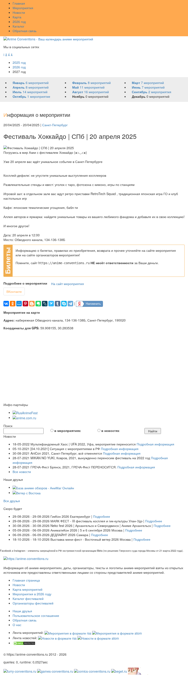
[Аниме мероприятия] (25, 558)
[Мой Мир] (19, 303)
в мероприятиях (67, 430)
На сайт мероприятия (67, 283)
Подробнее (101, 516)
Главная (19, 3)
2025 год (19, 62)
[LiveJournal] (44, 303)
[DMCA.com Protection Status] (24, 643)
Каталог (18, 26)
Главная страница (26, 580)
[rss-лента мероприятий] (67, 632)
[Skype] (64, 303)
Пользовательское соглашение (36, 615)
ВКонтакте (14, 291)
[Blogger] (32, 303)
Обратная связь (24, 30)
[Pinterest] (25, 303)
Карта (17, 17)
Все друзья (11, 500)
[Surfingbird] (51, 303)
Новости (19, 12)
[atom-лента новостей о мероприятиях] (98, 637)
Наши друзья (22, 611)
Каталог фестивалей (28, 598)
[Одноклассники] (12, 303)
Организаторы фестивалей (33, 603)
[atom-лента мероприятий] (117, 632)
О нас (17, 624)
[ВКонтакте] (6, 303)
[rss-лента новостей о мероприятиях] (57, 637)
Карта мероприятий (27, 589)
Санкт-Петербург (55, 125)
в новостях (110, 430)
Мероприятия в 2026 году (32, 594)
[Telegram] (70, 303)
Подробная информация (155, 444)
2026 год (19, 21)
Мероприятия (23, 8)
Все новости (22, 471)
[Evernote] (38, 303)
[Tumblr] (57, 303)
